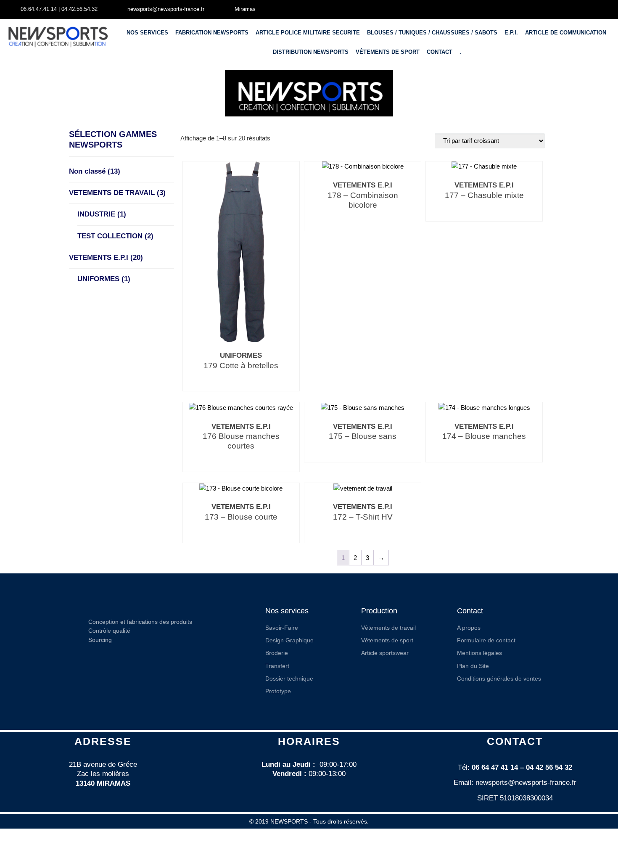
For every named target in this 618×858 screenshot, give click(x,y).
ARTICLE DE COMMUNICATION (565, 32)
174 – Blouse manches (484, 436)
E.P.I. (511, 32)
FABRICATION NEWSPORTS (211, 32)
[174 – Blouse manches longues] (484, 407)
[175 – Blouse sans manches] (362, 407)
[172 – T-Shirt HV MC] (362, 487)
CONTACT (439, 52)
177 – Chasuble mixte (484, 195)
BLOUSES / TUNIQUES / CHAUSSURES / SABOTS (432, 32)
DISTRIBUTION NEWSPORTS (311, 52)
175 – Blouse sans (362, 436)
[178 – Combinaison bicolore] (363, 166)
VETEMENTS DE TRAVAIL (117, 193)
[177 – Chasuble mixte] (484, 166)
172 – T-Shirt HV (363, 516)
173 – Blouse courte (241, 516)
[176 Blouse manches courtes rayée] (241, 407)
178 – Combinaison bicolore (362, 200)
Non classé (94, 171)
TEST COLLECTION (115, 236)
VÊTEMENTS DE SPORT (388, 52)
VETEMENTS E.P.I (106, 257)
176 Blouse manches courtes (241, 441)
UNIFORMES (103, 279)
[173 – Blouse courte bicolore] (241, 487)
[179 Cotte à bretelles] (241, 251)
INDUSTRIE (101, 214)
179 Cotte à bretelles (240, 365)
